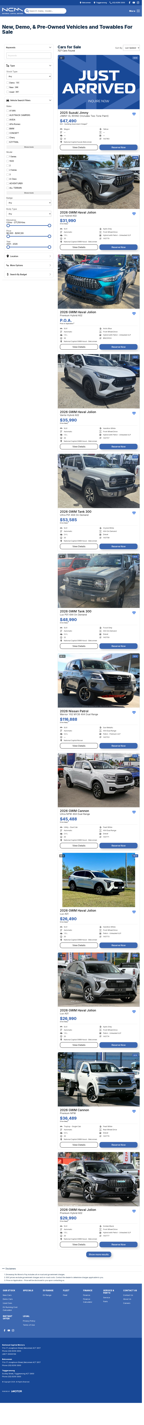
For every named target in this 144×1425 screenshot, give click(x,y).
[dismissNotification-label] (136, 1395)
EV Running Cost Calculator (10, 1308)
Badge (9, 198)
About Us (127, 1299)
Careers (126, 1303)
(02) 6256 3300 (14, 1351)
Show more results (99, 1254)
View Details (79, 147)
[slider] (8, 225)
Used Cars (7, 1303)
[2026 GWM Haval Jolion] (99, 182)
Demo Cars (8, 1299)
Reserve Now (119, 147)
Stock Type (11, 71)
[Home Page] (12, 10)
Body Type (11, 209)
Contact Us (128, 1295)
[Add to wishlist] (134, 114)
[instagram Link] (138, 2)
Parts (105, 1301)
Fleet (65, 1295)
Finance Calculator (87, 1300)
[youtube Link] (134, 2)
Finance (86, 1295)
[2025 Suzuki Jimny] (99, 82)
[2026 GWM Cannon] (99, 780)
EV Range (47, 1295)
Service (106, 1297)
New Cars (7, 1295)
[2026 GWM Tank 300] (99, 481)
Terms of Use (29, 1325)
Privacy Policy (29, 1321)
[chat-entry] (132, 1412)
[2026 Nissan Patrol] (99, 680)
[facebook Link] (129, 2)
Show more (28, 147)
